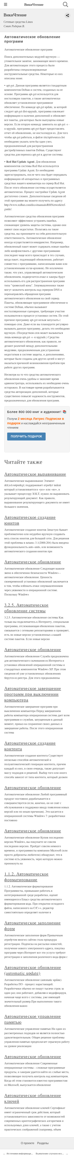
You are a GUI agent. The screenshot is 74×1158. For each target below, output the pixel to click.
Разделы (43, 1143)
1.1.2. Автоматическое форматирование (26, 876)
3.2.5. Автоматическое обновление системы (26, 607)
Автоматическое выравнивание (35, 474)
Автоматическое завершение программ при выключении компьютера (32, 694)
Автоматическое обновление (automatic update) (32, 970)
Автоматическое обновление (32, 562)
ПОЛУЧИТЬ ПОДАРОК (26, 436)
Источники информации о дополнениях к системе (33, 1153)
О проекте (27, 1143)
